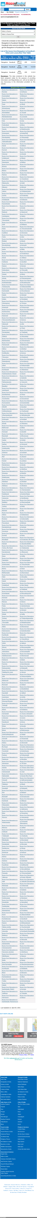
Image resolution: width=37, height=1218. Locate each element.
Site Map (16, 1190)
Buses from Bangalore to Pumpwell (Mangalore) (27, 821)
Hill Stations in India (6, 1141)
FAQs (28, 1184)
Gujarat (3, 1106)
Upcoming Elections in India (8, 1175)
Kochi (19, 1124)
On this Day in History (23, 1134)
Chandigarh (21, 1116)
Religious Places (5, 1139)
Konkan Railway (22, 1099)
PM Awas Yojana (5, 1166)
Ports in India (21, 1097)
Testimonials (7, 1184)
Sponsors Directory (15, 1184)
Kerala (2, 1114)
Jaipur (19, 1114)
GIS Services (21, 1131)
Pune (19, 1111)
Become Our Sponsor (22, 1186)
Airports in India (22, 1094)
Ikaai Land (20, 1144)
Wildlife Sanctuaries (6, 1146)
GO (18, 37)
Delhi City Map (13, 1033)
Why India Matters (5, 1099)
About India (4, 1077)
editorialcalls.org (14, 1058)
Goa (2, 1109)
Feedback (6, 1190)
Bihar (2, 1124)
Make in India (4, 1156)
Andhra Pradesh (5, 1104)
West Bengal (4, 1116)
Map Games (21, 1141)
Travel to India (5, 1127)
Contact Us (28, 1188)
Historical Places (5, 1134)
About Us (22, 1188)
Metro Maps (21, 1087)
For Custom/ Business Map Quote (10, 14)
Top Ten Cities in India (24, 1104)
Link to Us (21, 1190)
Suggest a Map (12, 1186)
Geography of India (6, 1082)
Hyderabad (21, 1109)
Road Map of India (23, 1079)
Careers (11, 1190)
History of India (5, 1084)
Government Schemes (7, 1152)
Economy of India (5, 1087)
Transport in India (22, 1077)
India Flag (3, 1079)
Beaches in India (5, 1144)
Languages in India (6, 1094)
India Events (21, 1139)
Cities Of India (22, 1102)
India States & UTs (6, 1102)
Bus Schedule (10, 12)
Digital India (4, 1154)
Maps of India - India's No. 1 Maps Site (3, 4)
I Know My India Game (24, 1149)
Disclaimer (23, 1184)
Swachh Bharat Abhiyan (7, 1164)
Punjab (3, 1111)
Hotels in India (5, 1129)
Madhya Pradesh (5, 1119)
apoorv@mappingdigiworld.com (9, 17)
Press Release (28, 1190)
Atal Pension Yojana (6, 1161)
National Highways (23, 1082)
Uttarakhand (4, 1121)
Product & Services (23, 1127)
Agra (19, 1106)
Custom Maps (21, 1129)
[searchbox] (16, 9)
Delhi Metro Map (22, 1089)
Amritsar (20, 1121)
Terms (32, 1054)
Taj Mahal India (5, 1136)
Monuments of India (6, 1149)
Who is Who (4, 1092)
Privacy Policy (23, 1054)
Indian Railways (22, 1084)
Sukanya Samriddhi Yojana (8, 1159)
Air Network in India (23, 1092)
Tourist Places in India (7, 1131)
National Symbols (5, 1097)
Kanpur (20, 1119)
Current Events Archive (24, 1136)
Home (2, 12)
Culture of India (5, 1089)
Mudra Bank (4, 1169)
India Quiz (20, 1146)
